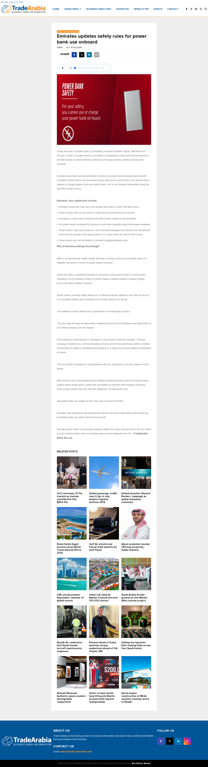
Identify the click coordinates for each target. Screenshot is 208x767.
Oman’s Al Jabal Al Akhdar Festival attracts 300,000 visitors (103, 598)
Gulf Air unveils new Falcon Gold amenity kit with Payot (103, 547)
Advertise (122, 9)
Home (55, 9)
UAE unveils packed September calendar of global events (70, 598)
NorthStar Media (141, 763)
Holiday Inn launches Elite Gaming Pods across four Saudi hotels (136, 645)
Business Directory (98, 9)
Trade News (71, 9)
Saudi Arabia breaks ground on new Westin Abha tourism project (134, 598)
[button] (206, 9)
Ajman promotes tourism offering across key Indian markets (135, 547)
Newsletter (141, 9)
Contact (172, 9)
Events (158, 9)
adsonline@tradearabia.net (76, 751)
